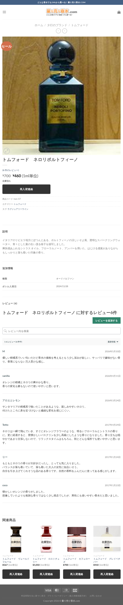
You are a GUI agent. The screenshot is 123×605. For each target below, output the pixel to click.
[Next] (120, 554)
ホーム (39, 25)
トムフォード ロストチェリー (46, 560)
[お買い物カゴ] (119, 12)
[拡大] (7, 151)
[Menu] (4, 12)
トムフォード (79, 25)
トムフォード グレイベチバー (106, 560)
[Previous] (2, 554)
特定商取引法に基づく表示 (33, 596)
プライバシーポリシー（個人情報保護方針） (67, 596)
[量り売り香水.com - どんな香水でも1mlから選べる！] (61, 12)
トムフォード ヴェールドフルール (15, 560)
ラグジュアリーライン (18, 209)
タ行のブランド (57, 25)
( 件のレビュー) (10, 170)
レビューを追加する (106, 320)
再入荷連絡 (26, 189)
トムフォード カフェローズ (76, 560)
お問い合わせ (96, 596)
